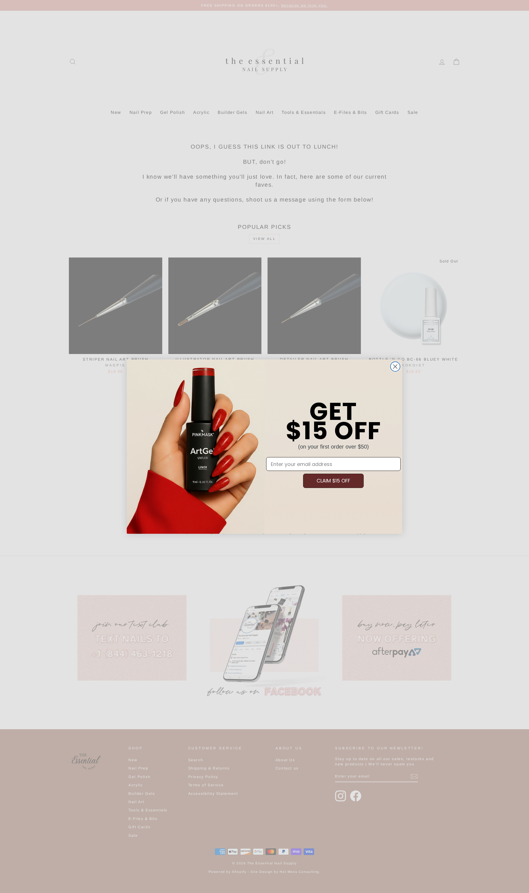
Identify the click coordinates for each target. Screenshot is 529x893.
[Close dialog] (395, 366)
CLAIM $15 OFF (333, 480)
